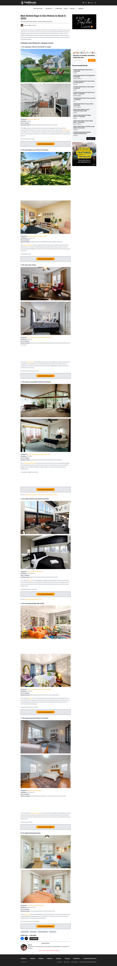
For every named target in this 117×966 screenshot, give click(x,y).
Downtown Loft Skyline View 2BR (35, 571)
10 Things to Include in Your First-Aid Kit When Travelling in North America (41, 494)
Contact (72, 8)
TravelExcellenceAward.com (89, 958)
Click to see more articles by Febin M (49, 950)
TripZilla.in (41, 958)
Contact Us (59, 962)
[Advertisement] (46, 193)
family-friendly (24, 931)
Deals (66, 8)
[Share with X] (26, 938)
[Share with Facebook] (22, 938)
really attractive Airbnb (29, 463)
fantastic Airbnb (66, 130)
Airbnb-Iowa (53, 931)
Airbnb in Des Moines (28, 245)
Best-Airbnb (33, 931)
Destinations (38, 8)
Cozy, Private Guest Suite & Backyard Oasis (37, 236)
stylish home (27, 914)
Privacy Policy (74, 962)
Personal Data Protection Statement (87, 962)
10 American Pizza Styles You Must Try (33, 599)
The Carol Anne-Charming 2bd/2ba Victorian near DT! (39, 337)
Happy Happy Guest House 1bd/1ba (35, 905)
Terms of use (67, 962)
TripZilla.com (24, 958)
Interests (49, 8)
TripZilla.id (32, 958)
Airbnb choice (30, 362)
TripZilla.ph (58, 958)
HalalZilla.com (76, 958)
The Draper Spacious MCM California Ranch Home (39, 454)
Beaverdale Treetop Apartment (34, 790)
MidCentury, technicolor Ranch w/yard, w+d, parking (39, 689)
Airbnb (30, 698)
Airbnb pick (29, 580)
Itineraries (58, 8)
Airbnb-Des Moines (43, 931)
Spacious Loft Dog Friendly (33, 119)
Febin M (30, 945)
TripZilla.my (49, 958)
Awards (80, 8)
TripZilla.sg (67, 958)
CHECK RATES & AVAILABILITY (45, 144)
